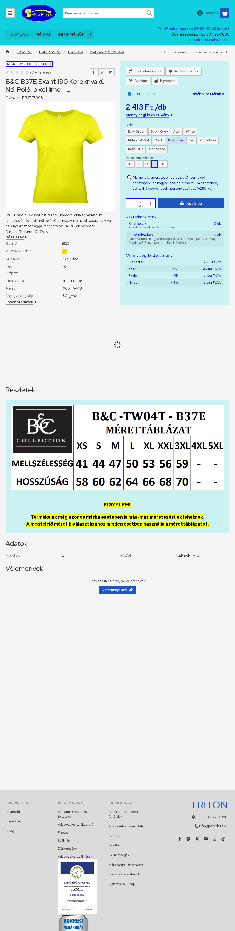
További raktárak (205, 93)
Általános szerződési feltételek (72, 814)
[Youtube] (205, 838)
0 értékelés (41, 72)
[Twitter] (197, 838)
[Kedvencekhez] (183, 71)
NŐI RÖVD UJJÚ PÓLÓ (107, 52)
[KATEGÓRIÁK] (10, 13)
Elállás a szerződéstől (124, 874)
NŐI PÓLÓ (75, 52)
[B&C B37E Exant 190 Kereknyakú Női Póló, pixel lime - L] (60, 156)
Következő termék (208, 52)
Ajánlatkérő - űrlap (122, 884)
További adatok (19, 302)
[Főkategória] (7, 52)
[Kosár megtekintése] (224, 13)
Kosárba (194, 203)
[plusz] (151, 203)
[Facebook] (179, 838)
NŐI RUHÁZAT (50, 52)
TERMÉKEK (19, 34)
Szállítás (64, 840)
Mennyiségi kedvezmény (147, 114)
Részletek (15, 237)
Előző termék (177, 52)
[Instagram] (214, 838)
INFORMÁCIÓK (71, 34)
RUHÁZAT (24, 52)
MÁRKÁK (43, 34)
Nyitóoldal (14, 812)
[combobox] (108, 13)
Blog (10, 831)
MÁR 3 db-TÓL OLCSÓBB (29, 64)
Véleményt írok (114, 589)
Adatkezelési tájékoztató (75, 824)
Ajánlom (140, 80)
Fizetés (63, 832)
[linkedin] (111, 72)
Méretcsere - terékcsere (126, 865)
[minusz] (131, 203)
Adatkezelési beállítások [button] (75, 856)
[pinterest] (102, 72)
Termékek (14, 821)
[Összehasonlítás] (145, 71)
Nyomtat (167, 80)
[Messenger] (188, 838)
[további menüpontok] (90, 34)
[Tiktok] (223, 838)
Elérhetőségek (68, 848)
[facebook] (93, 72)
